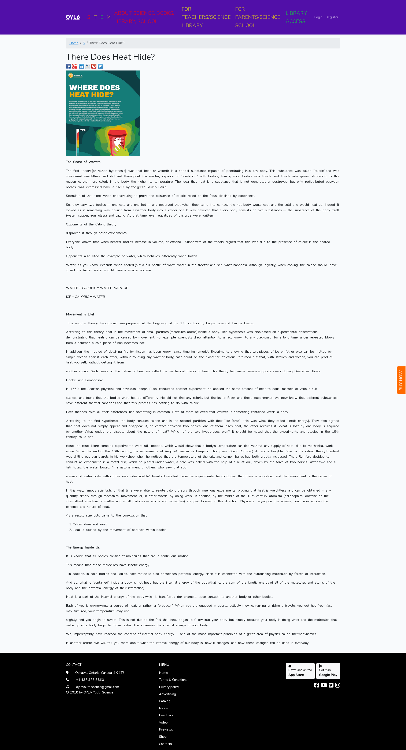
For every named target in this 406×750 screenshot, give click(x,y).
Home (73, 43)
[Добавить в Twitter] (100, 66)
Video (163, 722)
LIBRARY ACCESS (296, 17)
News (163, 708)
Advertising (167, 694)
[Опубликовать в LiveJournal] (87, 66)
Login (318, 17)
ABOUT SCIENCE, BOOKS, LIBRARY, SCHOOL (144, 17)
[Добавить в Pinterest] (93, 66)
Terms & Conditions (173, 679)
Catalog (164, 701)
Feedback (166, 715)
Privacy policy (169, 687)
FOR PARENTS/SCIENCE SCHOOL (257, 17)
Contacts (165, 744)
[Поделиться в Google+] (74, 66)
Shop (163, 736)
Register (332, 17)
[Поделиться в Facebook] (68, 66)
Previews (166, 729)
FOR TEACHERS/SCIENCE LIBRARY (206, 17)
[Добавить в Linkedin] (81, 66)
